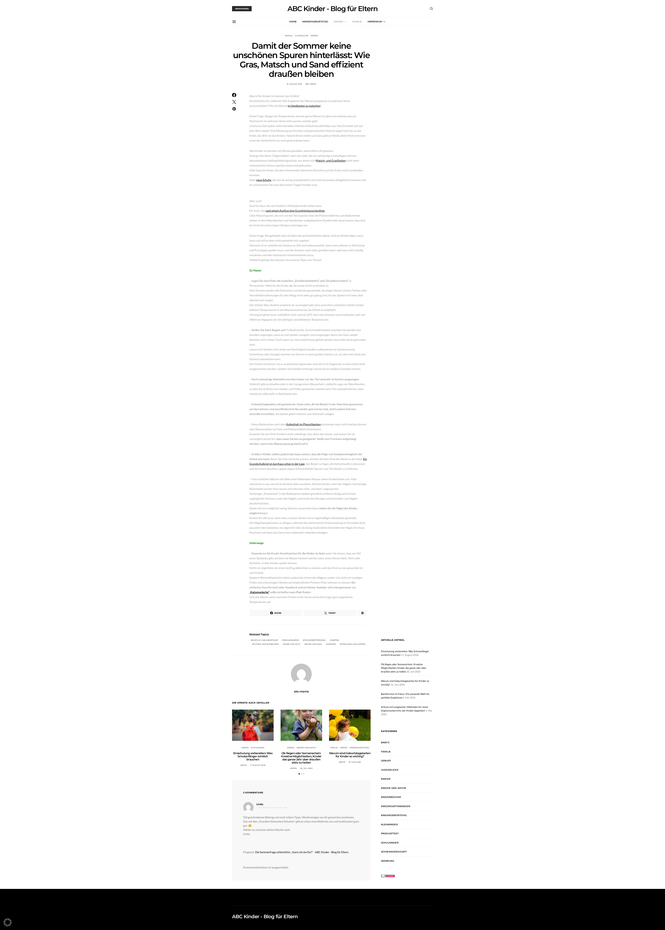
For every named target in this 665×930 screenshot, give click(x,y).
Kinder (338, 21)
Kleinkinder (389, 824)
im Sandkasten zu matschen (304, 105)
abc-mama (310, 84)
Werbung (387, 860)
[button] (299, 774)
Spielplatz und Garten (353, 644)
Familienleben (291, 640)
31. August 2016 (294, 84)
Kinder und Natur (306, 748)
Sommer (331, 644)
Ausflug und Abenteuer (265, 640)
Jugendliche (301, 36)
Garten (335, 640)
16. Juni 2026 (355, 762)
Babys (385, 742)
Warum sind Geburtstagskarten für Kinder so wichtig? (350, 755)
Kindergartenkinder (395, 806)
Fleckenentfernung (315, 640)
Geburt (386, 760)
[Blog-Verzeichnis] (388, 875)
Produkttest (390, 833)
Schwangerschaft (394, 851)
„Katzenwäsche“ (259, 592)
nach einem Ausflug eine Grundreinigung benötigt (295, 210)
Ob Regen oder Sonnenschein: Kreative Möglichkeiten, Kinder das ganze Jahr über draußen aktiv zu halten (301, 758)
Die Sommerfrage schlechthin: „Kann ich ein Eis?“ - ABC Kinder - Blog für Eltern (301, 852)
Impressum (374, 21)
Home (293, 21)
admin (243, 765)
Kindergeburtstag (315, 21)
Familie (357, 21)
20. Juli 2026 (306, 768)
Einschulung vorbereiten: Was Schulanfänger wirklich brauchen (252, 756)
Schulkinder (257, 748)
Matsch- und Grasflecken (331, 160)
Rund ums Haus (314, 644)
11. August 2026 (257, 765)
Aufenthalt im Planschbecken (303, 424)
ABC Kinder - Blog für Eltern (332, 8)
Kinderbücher (391, 797)
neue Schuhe (263, 180)
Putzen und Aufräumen (266, 644)
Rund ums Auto (292, 644)
